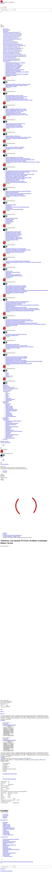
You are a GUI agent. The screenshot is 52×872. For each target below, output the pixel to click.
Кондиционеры (9, 208)
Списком (5, 470)
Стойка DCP (8, 273)
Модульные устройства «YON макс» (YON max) (16, 334)
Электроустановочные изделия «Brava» (14, 125)
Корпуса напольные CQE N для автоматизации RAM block (18, 193)
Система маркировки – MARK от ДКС (14, 238)
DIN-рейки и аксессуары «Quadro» (13, 232)
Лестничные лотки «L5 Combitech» (13, 67)
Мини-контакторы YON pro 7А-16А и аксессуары (16, 345)
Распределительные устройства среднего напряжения (17, 301)
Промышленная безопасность (12, 426)
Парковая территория (10, 399)
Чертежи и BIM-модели (11, 416)
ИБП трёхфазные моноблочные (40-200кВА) (15, 289)
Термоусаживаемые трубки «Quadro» (14, 237)
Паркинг (7, 395)
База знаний (8, 403)
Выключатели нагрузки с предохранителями (15, 321)
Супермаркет (8, 398)
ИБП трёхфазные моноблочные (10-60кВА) (15, 288)
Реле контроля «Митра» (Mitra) (12, 179)
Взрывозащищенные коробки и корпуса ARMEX (16, 357)
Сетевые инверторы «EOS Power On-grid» (15, 252)
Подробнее (3, 720)
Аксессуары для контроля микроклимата (14, 209)
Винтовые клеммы (10, 219)
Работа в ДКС (9, 427)
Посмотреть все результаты (6, 870)
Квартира (8, 393)
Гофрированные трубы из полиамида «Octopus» (16, 160)
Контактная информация (11, 424)
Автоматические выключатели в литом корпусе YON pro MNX (19, 320)
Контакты (5, 816)
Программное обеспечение (11, 409)
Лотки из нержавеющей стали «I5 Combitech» (15, 62)
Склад (7, 397)
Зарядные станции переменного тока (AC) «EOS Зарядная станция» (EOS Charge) (23, 262)
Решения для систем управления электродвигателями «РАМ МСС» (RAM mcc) (23, 309)
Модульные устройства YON (12, 335)
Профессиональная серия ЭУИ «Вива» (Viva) (15, 123)
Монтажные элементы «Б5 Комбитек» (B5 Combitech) (17, 71)
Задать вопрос (24, 861)
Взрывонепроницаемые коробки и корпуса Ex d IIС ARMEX (19, 363)
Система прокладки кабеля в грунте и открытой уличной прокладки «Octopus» (23, 161)
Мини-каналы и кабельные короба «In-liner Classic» (17, 138)
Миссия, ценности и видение (12, 423)
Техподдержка (9, 414)
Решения (5, 817)
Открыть (2, 3)
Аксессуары (8, 222)
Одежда (7, 373)
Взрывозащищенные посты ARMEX (13, 359)
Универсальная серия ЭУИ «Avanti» (13, 124)
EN (3, 444)
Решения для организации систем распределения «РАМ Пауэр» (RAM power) (22, 305)
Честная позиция (9, 435)
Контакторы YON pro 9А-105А (12, 344)
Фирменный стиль (10, 430)
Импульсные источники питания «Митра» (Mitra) (16, 175)
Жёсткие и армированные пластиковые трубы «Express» (18, 158)
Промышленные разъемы (11, 75)
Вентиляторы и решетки (11, 204)
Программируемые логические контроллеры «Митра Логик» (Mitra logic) (21, 170)
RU (1, 457)
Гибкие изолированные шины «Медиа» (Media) (16, 307)
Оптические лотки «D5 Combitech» (13, 70)
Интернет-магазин (4, 441)
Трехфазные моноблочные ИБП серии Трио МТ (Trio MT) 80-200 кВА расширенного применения (27, 290)
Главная (5, 533)
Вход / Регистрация (6, 442)
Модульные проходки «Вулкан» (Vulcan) (14, 95)
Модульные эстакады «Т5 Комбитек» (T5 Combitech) (17, 74)
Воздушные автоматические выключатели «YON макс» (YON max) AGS (21, 323)
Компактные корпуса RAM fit (12, 192)
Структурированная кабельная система (14, 275)
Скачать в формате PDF (8, 735)
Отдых (7, 374)
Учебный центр (9, 415)
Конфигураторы (9, 406)
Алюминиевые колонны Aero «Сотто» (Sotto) (15, 113)
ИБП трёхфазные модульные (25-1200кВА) (15, 292)
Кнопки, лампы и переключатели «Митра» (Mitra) (16, 182)
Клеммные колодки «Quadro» (12, 236)
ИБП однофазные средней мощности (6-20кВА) (16, 286)
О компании (6, 419)
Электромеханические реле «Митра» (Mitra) (15, 178)
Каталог (5, 534)
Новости (7, 425)
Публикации (8, 432)
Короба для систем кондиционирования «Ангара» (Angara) (18, 137)
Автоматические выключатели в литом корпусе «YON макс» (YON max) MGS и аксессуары (26, 324)
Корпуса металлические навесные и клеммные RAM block (18, 191)
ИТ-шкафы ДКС (9, 276)
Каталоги (8, 405)
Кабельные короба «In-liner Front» (13, 136)
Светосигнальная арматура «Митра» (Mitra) (15, 181)
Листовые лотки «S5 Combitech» (13, 63)
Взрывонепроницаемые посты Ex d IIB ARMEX (16, 362)
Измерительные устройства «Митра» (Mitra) (15, 176)
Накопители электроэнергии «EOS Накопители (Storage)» (18, 249)
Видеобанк (8, 428)
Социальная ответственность (12, 434)
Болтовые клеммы (9, 221)
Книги (7, 372)
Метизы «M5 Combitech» (11, 73)
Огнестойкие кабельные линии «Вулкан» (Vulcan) (16, 96)
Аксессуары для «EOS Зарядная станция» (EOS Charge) (18, 261)
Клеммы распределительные (12, 218)
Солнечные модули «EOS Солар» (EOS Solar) (15, 250)
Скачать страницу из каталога (9, 724)
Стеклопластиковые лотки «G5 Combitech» (15, 69)
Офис (7, 394)
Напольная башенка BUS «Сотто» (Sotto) (14, 111)
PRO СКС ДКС (9, 271)
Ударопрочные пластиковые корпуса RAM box (16, 195)
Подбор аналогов (9, 408)
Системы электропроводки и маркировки (12, 535)
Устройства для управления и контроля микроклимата (17, 207)
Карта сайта (30, 861)
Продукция (5, 814)
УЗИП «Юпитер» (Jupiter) (11, 86)
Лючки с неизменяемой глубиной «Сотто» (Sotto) (16, 110)
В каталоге (3, 868)
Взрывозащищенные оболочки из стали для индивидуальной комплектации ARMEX (24, 361)
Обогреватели (9, 205)
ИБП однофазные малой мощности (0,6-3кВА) (16, 285)
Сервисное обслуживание (11, 410)
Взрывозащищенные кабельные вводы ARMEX (16, 360)
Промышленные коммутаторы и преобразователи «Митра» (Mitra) (20, 174)
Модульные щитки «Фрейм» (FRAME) (14, 148)
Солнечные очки (9, 375)
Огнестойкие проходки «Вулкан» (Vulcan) (15, 97)
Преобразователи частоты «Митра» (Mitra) (15, 173)
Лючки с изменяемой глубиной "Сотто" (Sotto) (16, 108)
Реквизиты (8, 433)
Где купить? (5, 723)
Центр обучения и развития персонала (14, 431)
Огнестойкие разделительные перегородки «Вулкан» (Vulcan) (19, 100)
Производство (9, 400)
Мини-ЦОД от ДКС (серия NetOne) (13, 274)
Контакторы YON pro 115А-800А (13, 347)
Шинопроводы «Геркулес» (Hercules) (14, 303)
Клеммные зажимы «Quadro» (12, 239)
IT (3, 445)
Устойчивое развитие (10, 437)
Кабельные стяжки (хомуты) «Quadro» (14, 234)
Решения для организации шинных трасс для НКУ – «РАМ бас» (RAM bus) (22, 308)
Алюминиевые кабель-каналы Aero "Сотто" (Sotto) (17, 114)
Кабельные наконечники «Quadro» (13, 235)
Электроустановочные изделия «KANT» (14, 127)
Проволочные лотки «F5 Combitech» (13, 66)
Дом (6, 392)
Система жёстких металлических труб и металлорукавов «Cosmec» (20, 159)
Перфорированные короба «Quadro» (13, 231)
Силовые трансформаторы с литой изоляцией (15, 302)
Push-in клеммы (9, 220)
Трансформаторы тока (10, 306)
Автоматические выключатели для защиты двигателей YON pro (19, 346)
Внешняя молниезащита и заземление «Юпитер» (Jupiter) (18, 84)
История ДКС (9, 422)
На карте (5, 472)
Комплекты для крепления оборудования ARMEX (16, 356)
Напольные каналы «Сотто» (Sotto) (13, 112)
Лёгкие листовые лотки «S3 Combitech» (14, 65)
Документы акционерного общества (13, 420)
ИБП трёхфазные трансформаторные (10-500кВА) (16, 291)
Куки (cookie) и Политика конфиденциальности (11, 861)
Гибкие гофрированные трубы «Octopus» (14, 157)
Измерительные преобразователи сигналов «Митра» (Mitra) (18, 177)
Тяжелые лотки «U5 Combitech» (12, 68)
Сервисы (7, 411)
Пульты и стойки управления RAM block (14, 194)
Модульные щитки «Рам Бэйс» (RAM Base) (15, 147)
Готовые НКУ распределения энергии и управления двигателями (20, 310)
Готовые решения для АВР (11, 325)
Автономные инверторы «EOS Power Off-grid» (16, 248)
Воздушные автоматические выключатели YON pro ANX (18, 319)
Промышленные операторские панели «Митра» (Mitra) (17, 172)
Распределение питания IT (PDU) (13, 272)
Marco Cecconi (9, 436)
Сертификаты (9, 412)
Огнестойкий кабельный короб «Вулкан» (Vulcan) (16, 98)
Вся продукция (6, 30)
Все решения (6, 386)
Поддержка (5, 402)
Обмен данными (9, 407)
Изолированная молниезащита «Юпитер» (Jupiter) (16, 85)
